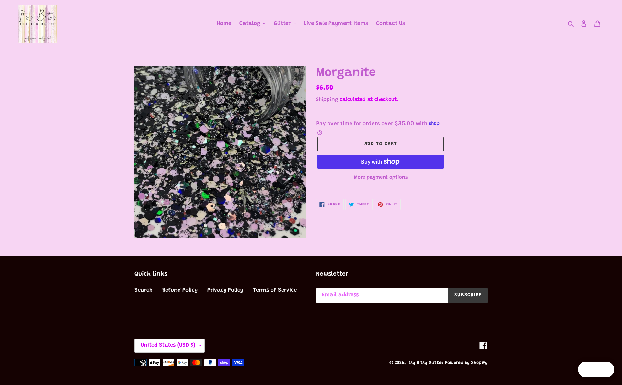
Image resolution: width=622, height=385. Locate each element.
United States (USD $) (168, 345)
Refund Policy (180, 290)
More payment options (381, 177)
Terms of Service (275, 290)
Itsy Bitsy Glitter (425, 363)
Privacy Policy (225, 290)
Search (143, 290)
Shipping (327, 99)
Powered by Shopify (466, 363)
